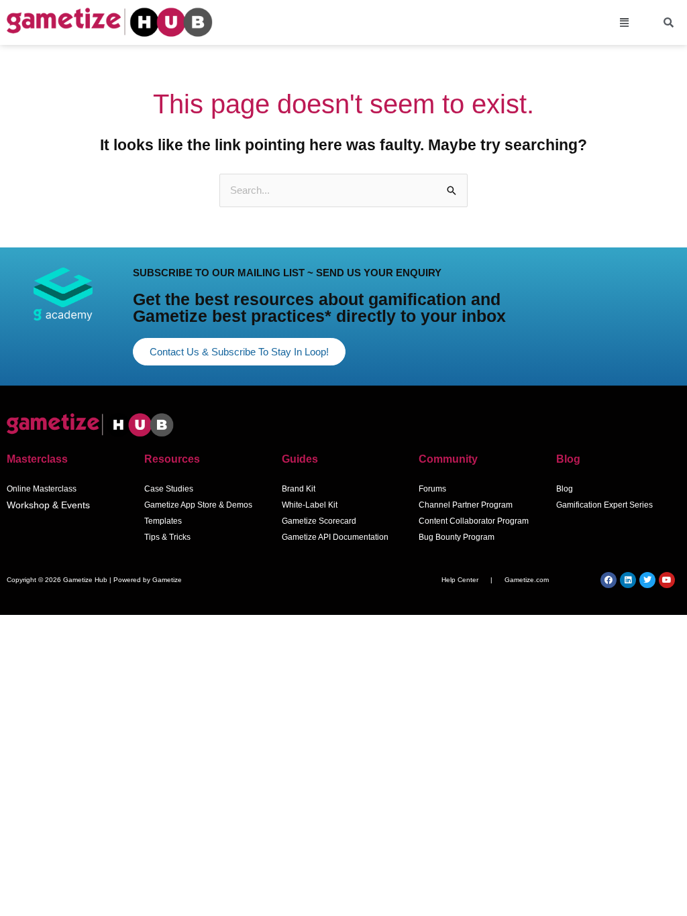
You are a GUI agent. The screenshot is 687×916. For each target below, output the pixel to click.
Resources (172, 459)
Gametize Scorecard (319, 521)
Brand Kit (298, 489)
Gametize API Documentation (335, 537)
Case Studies (168, 489)
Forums (432, 489)
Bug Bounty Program (456, 537)
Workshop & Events (48, 505)
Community (448, 459)
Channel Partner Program (466, 505)
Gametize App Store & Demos (198, 505)
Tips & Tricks (167, 537)
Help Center (459, 579)
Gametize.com (527, 579)
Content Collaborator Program (474, 521)
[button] (625, 23)
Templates (163, 521)
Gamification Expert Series (604, 505)
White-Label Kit (309, 505)
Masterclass (37, 459)
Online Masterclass (41, 489)
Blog (568, 459)
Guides (300, 459)
